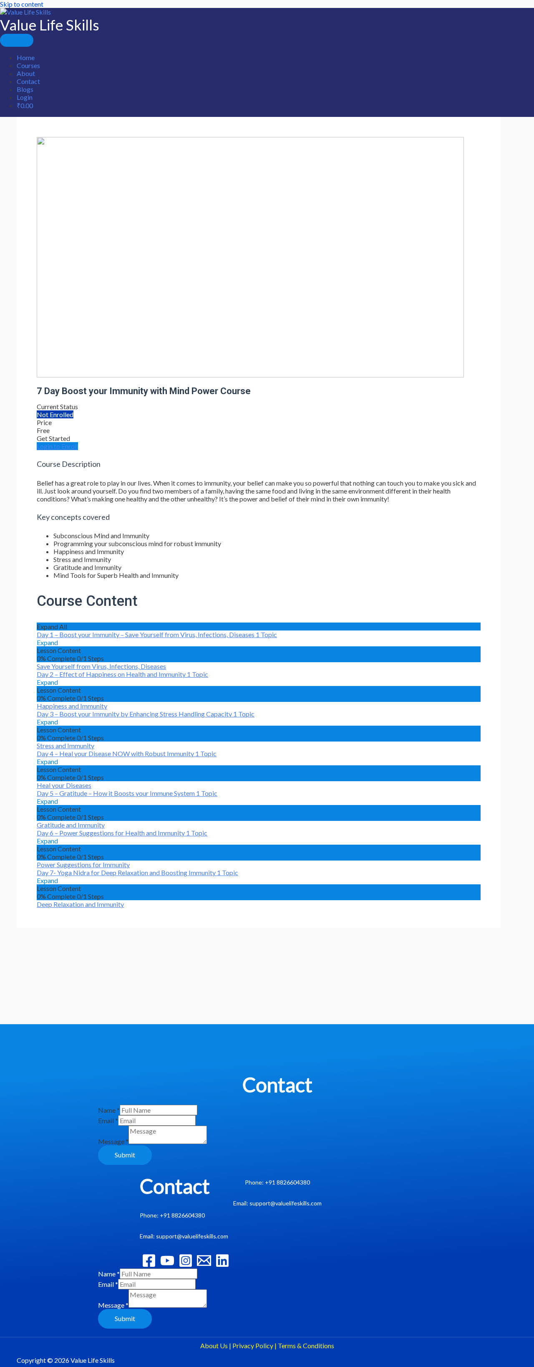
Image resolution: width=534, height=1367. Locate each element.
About (26, 73)
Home (26, 57)
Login (25, 97)
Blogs (25, 89)
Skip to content (21, 4)
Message (113, 1141)
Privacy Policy (252, 1345)
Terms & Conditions (306, 1345)
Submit (125, 1155)
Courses (28, 65)
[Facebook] (149, 1265)
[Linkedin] (222, 1265)
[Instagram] (185, 1265)
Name (109, 1110)
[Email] (204, 1265)
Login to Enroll (57, 446)
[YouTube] (167, 1265)
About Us (214, 1345)
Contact (28, 81)
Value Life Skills (49, 24)
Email (108, 1120)
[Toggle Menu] (16, 40)
